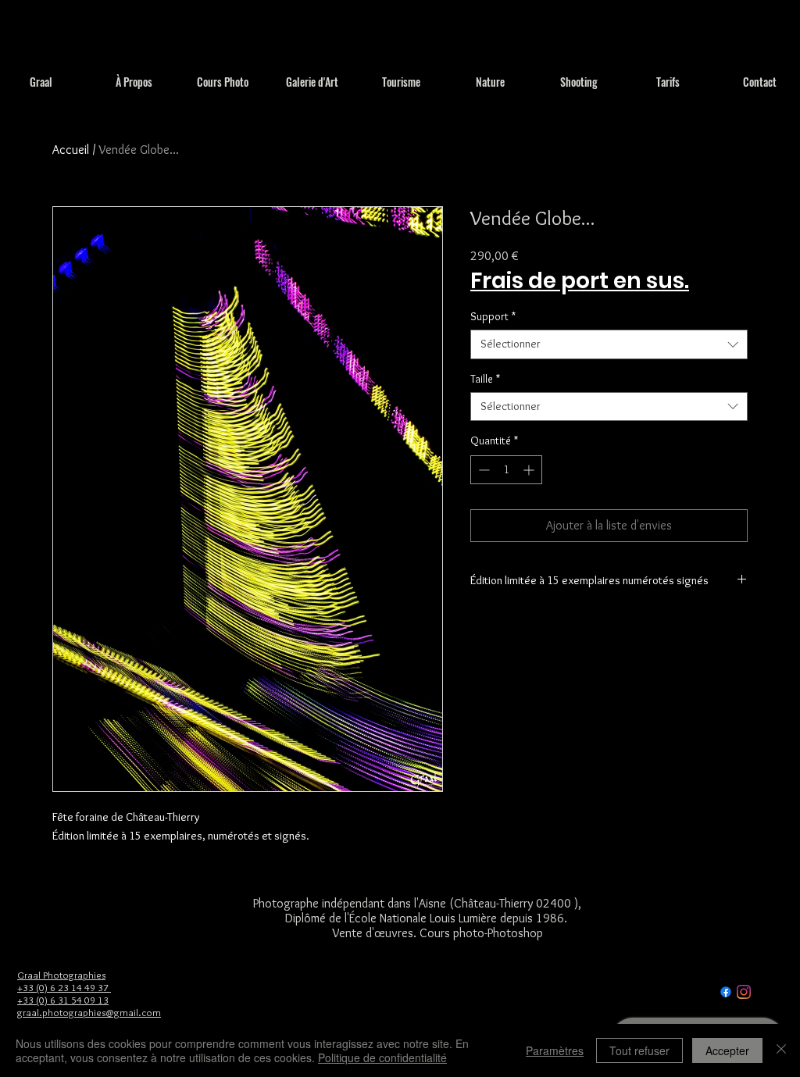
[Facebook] (726, 992)
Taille (485, 379)
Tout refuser (639, 1050)
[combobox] (609, 344)
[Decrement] (482, 469)
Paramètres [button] (555, 1050)
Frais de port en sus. (579, 281)
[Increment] (530, 469)
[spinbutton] (506, 469)
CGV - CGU (683, 991)
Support (493, 316)
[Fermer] (781, 1050)
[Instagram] (744, 992)
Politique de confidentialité (382, 1057)
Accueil (70, 149)
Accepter (727, 1050)
